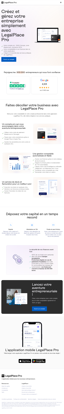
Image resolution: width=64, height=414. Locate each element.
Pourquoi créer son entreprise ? (29, 394)
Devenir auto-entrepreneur (28, 392)
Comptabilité (5, 390)
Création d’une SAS (26, 388)
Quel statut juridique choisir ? (29, 390)
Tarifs (3, 392)
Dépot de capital (6, 386)
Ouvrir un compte (8, 59)
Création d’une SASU (27, 386)
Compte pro (5, 388)
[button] (61, 2)
